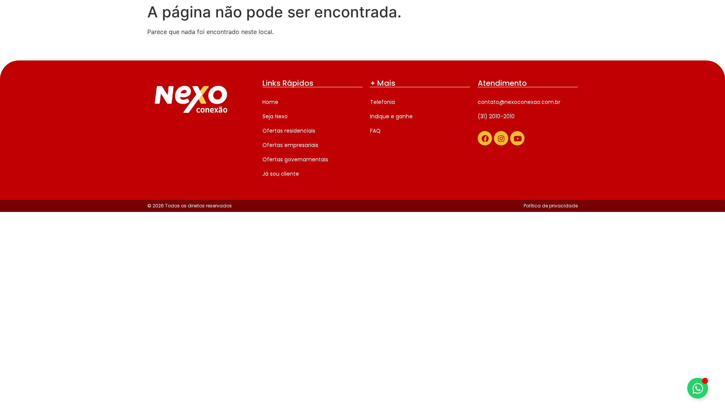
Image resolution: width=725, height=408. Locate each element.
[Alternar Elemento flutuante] (697, 388)
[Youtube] (517, 138)
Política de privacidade (551, 205)
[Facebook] (485, 138)
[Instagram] (501, 138)
